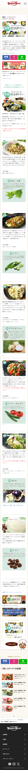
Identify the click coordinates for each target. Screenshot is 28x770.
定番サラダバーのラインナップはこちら (12, 592)
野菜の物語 (11, 19)
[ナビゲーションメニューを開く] (25, 3)
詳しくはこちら (7, 78)
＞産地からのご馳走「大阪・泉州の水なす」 (13, 505)
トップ (2, 719)
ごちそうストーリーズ (11, 719)
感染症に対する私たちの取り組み (10, 606)
